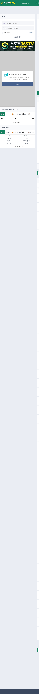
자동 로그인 (7, 32)
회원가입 (31, 32)
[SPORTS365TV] (7, 3)
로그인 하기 (17, 37)
